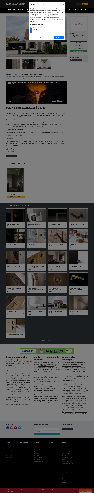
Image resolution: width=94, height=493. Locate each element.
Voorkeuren (36, 29)
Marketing (35, 33)
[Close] (63, 4)
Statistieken (36, 31)
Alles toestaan (59, 38)
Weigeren (50, 38)
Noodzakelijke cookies (39, 27)
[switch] (31, 29)
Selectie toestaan (40, 38)
